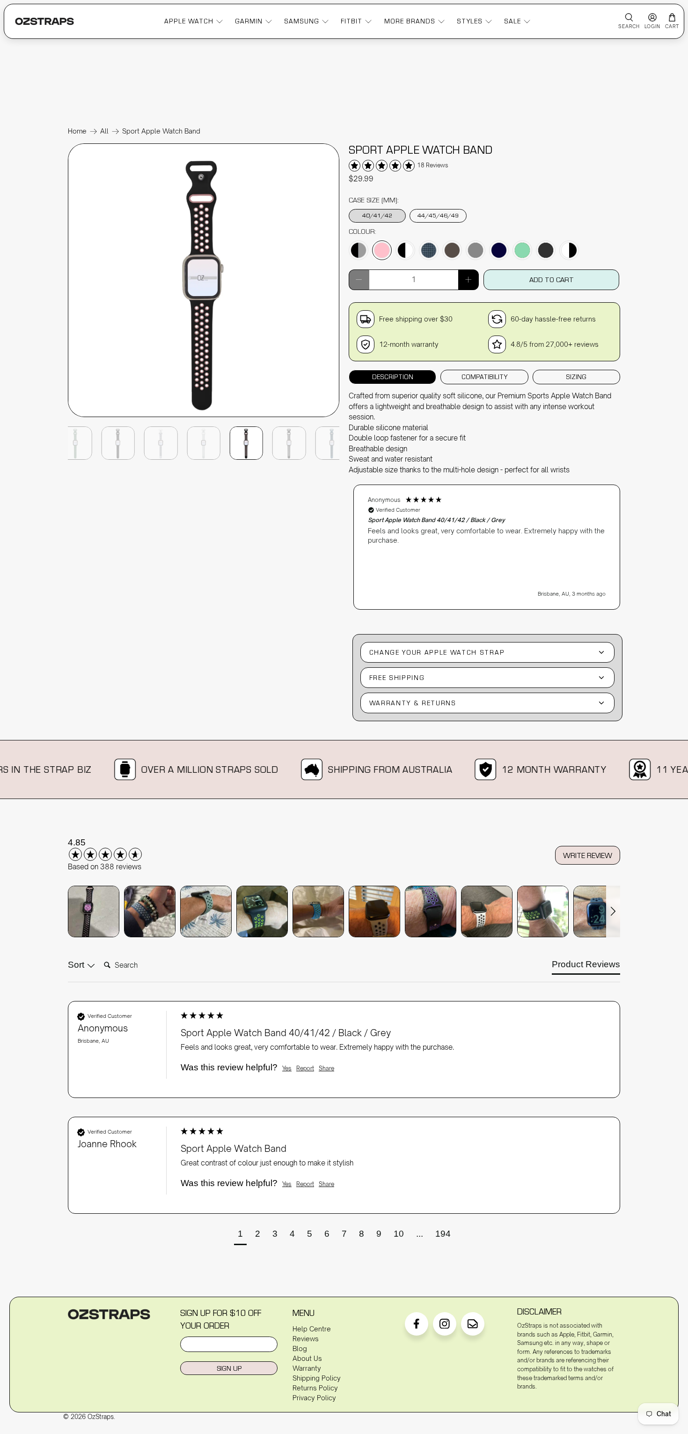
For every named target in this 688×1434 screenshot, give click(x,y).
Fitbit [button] (351, 21)
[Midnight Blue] (499, 250)
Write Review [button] (587, 855)
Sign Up (229, 1368)
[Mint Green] (522, 250)
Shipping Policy (317, 1378)
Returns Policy (315, 1388)
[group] (117, 849)
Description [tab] (392, 377)
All (104, 131)
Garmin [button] (249, 21)
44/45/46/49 (438, 215)
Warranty (307, 1368)
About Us (307, 1358)
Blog (300, 1348)
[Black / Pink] (382, 250)
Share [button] (326, 1068)
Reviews (306, 1339)
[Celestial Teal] (429, 250)
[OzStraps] (44, 21)
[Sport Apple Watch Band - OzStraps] (203, 416)
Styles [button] (470, 21)
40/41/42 (377, 215)
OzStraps (101, 1416)
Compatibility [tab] (484, 377)
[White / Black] (569, 250)
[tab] (586, 966)
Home (77, 131)
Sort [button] (77, 965)
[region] (486, 542)
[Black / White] (405, 250)
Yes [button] (287, 1068)
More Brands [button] (409, 21)
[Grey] (475, 250)
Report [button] (305, 1068)
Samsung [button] (301, 21)
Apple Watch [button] (188, 21)
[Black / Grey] (358, 250)
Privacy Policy (314, 1398)
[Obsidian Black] (546, 250)
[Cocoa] (452, 250)
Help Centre (312, 1329)
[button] (486, 547)
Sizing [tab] (576, 377)
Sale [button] (512, 21)
